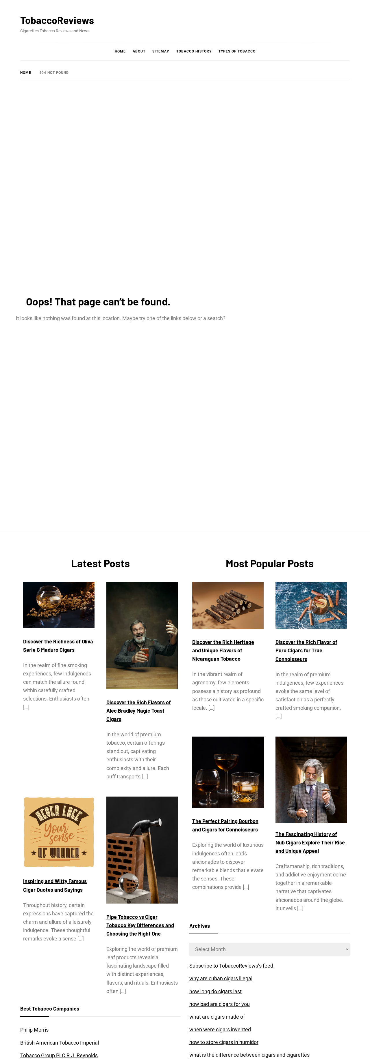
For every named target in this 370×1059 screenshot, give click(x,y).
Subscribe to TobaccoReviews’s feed (231, 966)
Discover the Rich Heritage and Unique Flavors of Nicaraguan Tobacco (223, 650)
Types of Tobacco (237, 51)
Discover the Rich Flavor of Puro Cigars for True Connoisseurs (306, 650)
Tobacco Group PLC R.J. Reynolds (59, 1055)
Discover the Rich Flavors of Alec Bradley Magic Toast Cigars (138, 710)
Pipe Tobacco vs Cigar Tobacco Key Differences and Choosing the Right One (140, 925)
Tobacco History (194, 51)
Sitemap (160, 51)
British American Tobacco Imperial (59, 1043)
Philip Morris (34, 1030)
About (139, 51)
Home (120, 51)
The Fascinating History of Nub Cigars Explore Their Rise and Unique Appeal (310, 842)
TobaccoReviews (57, 20)
